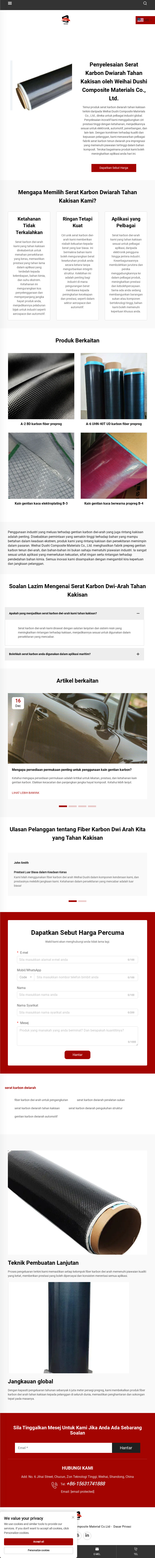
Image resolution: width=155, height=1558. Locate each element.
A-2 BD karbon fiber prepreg (41, 424)
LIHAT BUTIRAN (41, 386)
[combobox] (25, 977)
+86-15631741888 (85, 1483)
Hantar (77, 1055)
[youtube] (77, 1536)
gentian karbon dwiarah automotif (36, 1116)
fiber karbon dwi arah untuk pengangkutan (41, 1100)
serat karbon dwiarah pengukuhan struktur (96, 1108)
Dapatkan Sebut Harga (113, 167)
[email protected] (82, 1492)
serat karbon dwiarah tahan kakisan (37, 1108)
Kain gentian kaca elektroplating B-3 (41, 503)
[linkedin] (87, 1536)
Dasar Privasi (122, 1526)
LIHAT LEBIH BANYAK (25, 792)
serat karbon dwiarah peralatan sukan (101, 1100)
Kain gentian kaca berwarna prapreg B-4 (113, 503)
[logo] (65, 20)
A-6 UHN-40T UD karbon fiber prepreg (114, 424)
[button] (63, 806)
